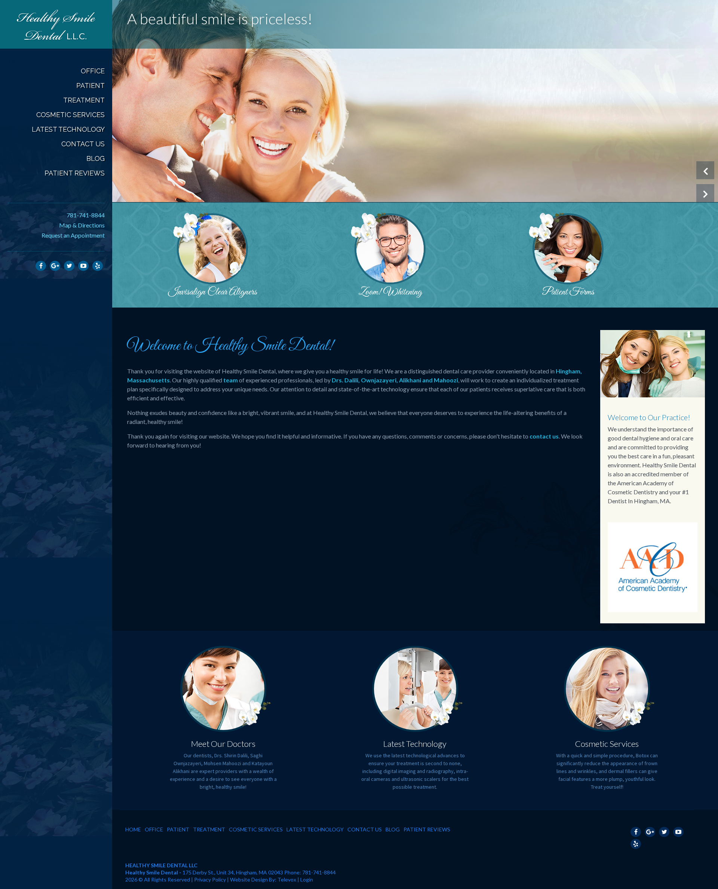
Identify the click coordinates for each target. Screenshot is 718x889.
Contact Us (364, 829)
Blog (393, 829)
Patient (178, 829)
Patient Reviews (427, 829)
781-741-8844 (86, 215)
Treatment (209, 829)
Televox (286, 879)
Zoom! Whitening (390, 292)
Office (154, 829)
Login (306, 879)
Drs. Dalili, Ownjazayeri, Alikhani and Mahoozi (395, 380)
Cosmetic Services (607, 744)
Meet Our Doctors (223, 744)
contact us (544, 436)
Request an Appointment (73, 235)
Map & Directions (82, 225)
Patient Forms (568, 292)
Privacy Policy (210, 879)
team (230, 380)
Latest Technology (415, 744)
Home (133, 829)
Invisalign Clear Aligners (212, 292)
